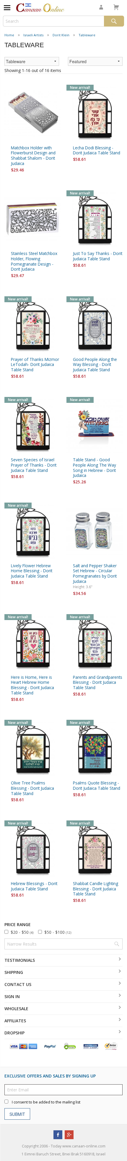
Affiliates (15, 1020)
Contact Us (17, 984)
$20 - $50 (22, 932)
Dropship (14, 1033)
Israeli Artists (33, 35)
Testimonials (19, 960)
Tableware (87, 35)
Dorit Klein (61, 35)
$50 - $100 (57, 932)
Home (9, 35)
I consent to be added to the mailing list (46, 1102)
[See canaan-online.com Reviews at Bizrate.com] (91, 1046)
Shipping (13, 972)
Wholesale (16, 1008)
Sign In (12, 996)
